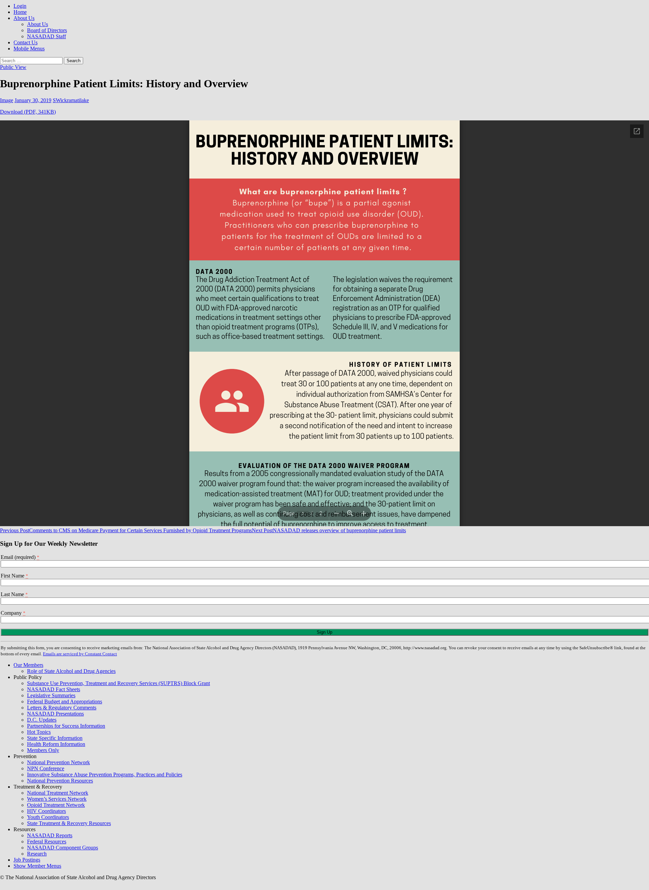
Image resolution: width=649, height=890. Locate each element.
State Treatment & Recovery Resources (69, 823)
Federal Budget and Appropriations (64, 701)
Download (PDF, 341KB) (28, 112)
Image (6, 100)
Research (37, 854)
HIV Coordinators (46, 811)
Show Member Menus (37, 866)
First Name (14, 576)
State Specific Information (54, 738)
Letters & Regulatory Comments (61, 707)
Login (20, 6)
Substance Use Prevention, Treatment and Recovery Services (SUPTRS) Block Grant (118, 683)
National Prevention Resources (60, 780)
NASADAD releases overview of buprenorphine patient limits (329, 530)
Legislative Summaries (51, 695)
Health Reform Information (56, 744)
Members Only (43, 750)
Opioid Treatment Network (56, 805)
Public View (13, 67)
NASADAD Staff (46, 36)
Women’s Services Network (57, 799)
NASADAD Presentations (55, 714)
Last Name (14, 594)
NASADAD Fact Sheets (53, 689)
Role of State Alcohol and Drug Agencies (71, 671)
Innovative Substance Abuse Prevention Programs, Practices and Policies (104, 774)
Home (20, 12)
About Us (24, 18)
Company (13, 613)
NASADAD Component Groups (62, 847)
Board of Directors (47, 30)
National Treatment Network (57, 793)
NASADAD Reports (49, 835)
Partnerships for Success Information (66, 726)
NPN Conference (45, 768)
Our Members (28, 665)
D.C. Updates (41, 720)
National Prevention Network (58, 762)
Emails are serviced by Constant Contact (80, 653)
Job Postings (27, 860)
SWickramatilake (71, 100)
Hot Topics (39, 732)
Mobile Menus (29, 48)
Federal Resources (46, 841)
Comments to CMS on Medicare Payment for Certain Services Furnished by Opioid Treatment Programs (126, 530)
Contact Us (26, 42)
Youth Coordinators (48, 817)
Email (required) (20, 557)
